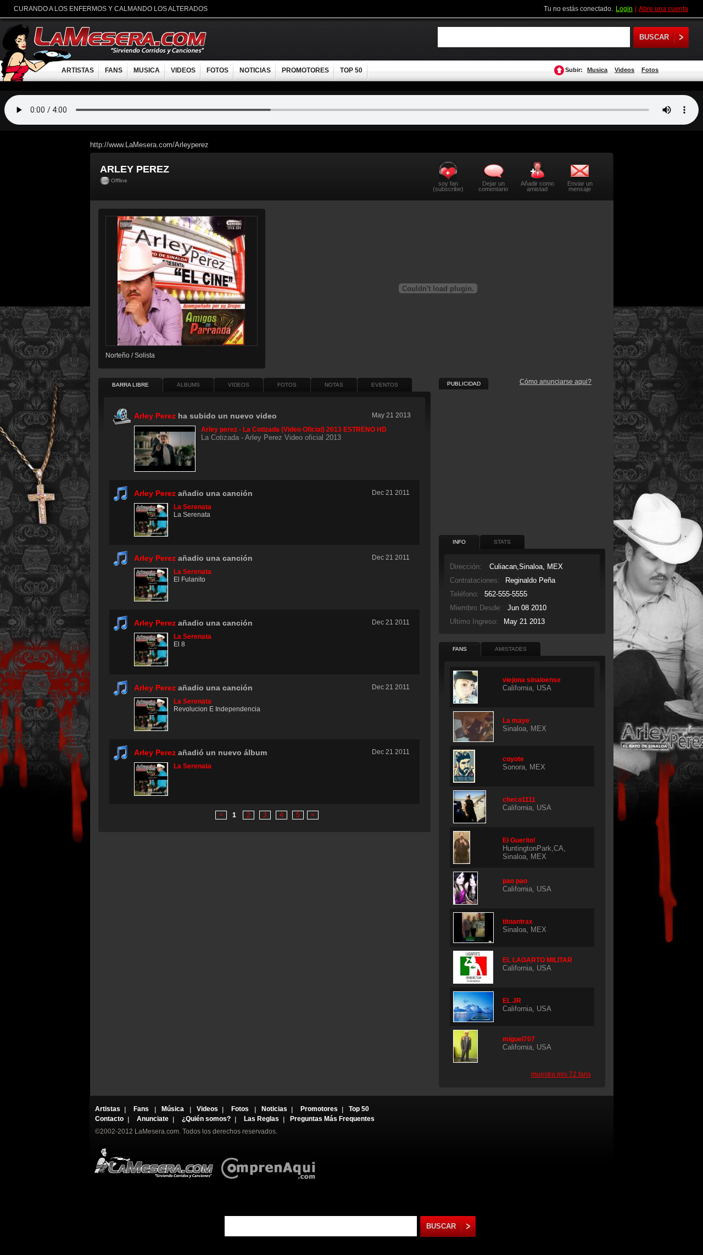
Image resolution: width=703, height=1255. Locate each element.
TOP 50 (351, 70)
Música (173, 1109)
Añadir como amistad (537, 186)
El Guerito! (519, 840)
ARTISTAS (78, 70)
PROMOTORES (305, 70)
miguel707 (519, 1039)
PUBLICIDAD (464, 384)
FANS (113, 70)
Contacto (109, 1119)
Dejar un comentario (493, 186)
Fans (141, 1109)
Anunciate (153, 1119)
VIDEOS (183, 70)
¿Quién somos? (206, 1119)
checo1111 (519, 800)
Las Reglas (261, 1119)
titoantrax (518, 921)
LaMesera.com (121, 40)
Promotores (319, 1109)
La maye (516, 720)
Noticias (274, 1109)
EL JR (512, 1001)
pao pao (515, 881)
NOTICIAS (255, 70)
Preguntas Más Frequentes (332, 1119)
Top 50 (359, 1109)
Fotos (650, 69)
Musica (597, 69)
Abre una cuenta (663, 9)
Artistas (107, 1109)
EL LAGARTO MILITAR (537, 960)
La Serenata (192, 507)
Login (624, 9)
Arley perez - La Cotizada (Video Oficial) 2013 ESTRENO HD (294, 429)
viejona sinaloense (532, 680)
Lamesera (153, 1160)
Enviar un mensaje (580, 186)
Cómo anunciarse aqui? (556, 382)
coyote (513, 759)
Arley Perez (155, 493)
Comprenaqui (271, 1160)
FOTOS (217, 70)
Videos (624, 69)
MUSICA (146, 70)
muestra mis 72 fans (561, 1074)
